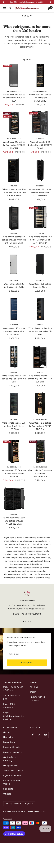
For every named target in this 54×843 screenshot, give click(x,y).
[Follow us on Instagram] (39, 735)
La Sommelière (14, 91)
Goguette (14, 280)
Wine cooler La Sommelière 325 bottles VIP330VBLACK (40, 473)
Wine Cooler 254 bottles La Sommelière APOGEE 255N (14, 97)
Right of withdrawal (12, 775)
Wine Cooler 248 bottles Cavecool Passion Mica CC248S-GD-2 (14, 331)
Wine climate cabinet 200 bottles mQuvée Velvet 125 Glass (14, 378)
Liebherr (40, 233)
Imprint (33, 692)
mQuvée (14, 186)
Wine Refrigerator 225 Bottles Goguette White (14, 285)
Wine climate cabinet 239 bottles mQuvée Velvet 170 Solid (40, 331)
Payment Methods (11, 747)
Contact (7, 732)
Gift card (7, 794)
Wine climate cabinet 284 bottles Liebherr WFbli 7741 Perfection (40, 239)
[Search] (10, 8)
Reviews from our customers (37, 698)
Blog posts (8, 789)
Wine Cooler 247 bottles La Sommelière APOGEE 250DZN (14, 145)
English (27, 803)
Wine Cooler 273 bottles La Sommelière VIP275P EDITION (40, 426)
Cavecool (40, 186)
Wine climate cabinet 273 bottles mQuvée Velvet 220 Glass (13, 426)
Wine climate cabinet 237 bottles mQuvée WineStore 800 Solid (40, 378)
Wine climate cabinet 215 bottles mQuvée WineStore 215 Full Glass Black (14, 239)
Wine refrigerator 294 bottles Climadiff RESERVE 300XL (40, 145)
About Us (34, 687)
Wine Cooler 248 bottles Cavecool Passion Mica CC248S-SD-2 (40, 192)
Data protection (10, 765)
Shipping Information (12, 752)
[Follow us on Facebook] (33, 735)
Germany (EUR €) (12, 803)
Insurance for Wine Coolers (11, 782)
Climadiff (40, 138)
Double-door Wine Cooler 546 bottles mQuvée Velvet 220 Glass (13, 520)
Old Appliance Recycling (9, 759)
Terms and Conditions (13, 770)
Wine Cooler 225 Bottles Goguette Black (40, 285)
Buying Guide (9, 742)
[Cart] (49, 8)
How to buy (8, 737)
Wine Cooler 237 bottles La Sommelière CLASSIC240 (40, 97)
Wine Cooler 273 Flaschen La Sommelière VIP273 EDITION (14, 473)
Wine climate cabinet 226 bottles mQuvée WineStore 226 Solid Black (14, 192)
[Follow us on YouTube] (45, 735)
